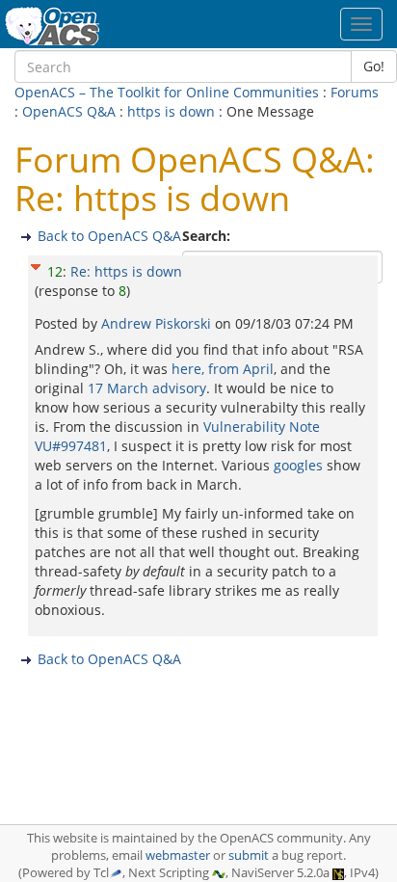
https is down (171, 111)
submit (248, 855)
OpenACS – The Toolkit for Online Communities (166, 92)
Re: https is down (126, 271)
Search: (208, 236)
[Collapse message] (35, 265)
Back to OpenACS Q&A (109, 236)
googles (298, 465)
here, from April (223, 369)
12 (55, 271)
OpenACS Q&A (69, 111)
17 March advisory (147, 388)
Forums (355, 92)
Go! (373, 66)
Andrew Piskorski (158, 323)
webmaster (178, 855)
